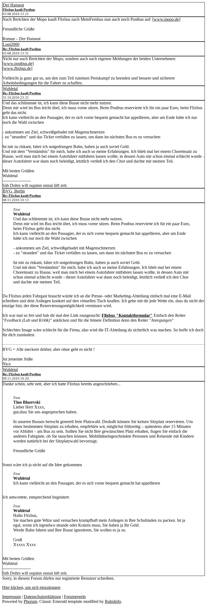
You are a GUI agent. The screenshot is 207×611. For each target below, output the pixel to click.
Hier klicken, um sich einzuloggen (31, 587)
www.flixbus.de (17, 68)
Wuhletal (10, 88)
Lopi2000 (11, 44)
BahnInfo (113, 601)
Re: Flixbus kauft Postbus (22, 49)
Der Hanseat (13, 5)
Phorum (30, 601)
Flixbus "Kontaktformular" (127, 315)
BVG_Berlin (14, 191)
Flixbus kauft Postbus (19, 10)
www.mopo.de (166, 19)
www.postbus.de (18, 63)
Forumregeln (75, 596)
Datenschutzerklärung (42, 596)
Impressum (11, 596)
